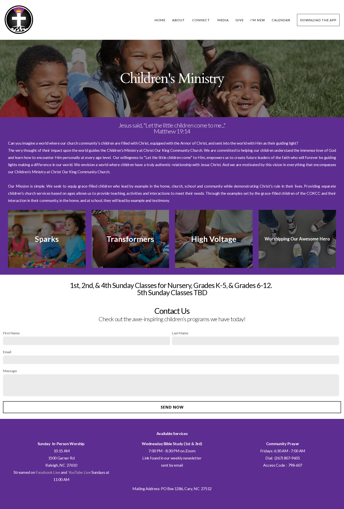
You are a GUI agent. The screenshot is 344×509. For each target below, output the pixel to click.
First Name (11, 333)
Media (223, 20)
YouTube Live (79, 472)
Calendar (281, 20)
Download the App (318, 20)
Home (159, 20)
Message (10, 371)
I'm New (257, 20)
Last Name (180, 333)
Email (7, 352)
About (179, 20)
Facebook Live (48, 472)
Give (240, 20)
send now (172, 407)
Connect (201, 20)
